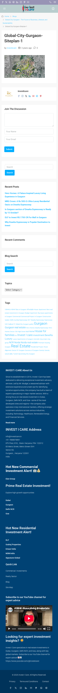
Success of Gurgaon (32, 350)
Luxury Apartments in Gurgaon (23, 339)
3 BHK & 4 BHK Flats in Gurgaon (15, 309)
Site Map (9, 587)
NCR (11, 342)
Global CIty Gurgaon (22, 324)
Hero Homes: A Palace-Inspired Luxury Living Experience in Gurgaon (25, 195)
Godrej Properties (13, 544)
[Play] (9, 628)
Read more (10, 423)
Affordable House (32, 309)
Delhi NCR (10, 509)
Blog (7, 582)
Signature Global (13, 558)
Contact (45, 681)
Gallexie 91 (11, 324)
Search (10, 172)
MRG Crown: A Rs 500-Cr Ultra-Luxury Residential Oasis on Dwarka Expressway (27, 203)
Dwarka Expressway (37, 320)
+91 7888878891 (13, 440)
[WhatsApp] (41, 688)
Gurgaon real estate (15, 327)
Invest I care (25, 335)
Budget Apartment (31, 313)
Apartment (42, 309)
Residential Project (37, 347)
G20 (6, 324)
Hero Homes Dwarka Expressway (37, 328)
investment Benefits (43, 335)
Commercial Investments (16, 571)
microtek (36, 339)
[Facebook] (11, 688)
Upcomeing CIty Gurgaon (26, 354)
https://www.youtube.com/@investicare (22, 661)
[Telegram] (46, 688)
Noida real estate (29, 342)
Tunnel (15, 354)
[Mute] (44, 628)
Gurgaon (40, 323)
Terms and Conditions (29, 681)
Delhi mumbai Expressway (18, 320)
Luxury (8, 338)
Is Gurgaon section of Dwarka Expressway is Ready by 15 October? (28, 211)
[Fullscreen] (48, 628)
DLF (29, 320)
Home (7, 16)
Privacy (12, 681)
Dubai (8, 500)
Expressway (48, 320)
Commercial (17, 316)
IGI (16, 335)
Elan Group (10, 479)
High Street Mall (23, 331)
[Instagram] (21, 688)
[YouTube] (31, 688)
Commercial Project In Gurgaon (31, 316)
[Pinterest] (36, 688)
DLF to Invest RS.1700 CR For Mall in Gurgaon (26, 217)
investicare (11, 48)
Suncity (41, 350)
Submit (9, 149)
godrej (31, 324)
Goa (7, 514)
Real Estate (20, 346)
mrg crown (43, 339)
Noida (17, 342)
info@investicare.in (14, 436)
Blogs (15, 16)
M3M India (10, 553)
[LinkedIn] (26, 688)
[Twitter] (16, 688)
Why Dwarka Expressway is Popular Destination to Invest (27, 224)
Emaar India (11, 549)
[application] (29, 618)
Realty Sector (11, 576)
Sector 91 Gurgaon (18, 350)
